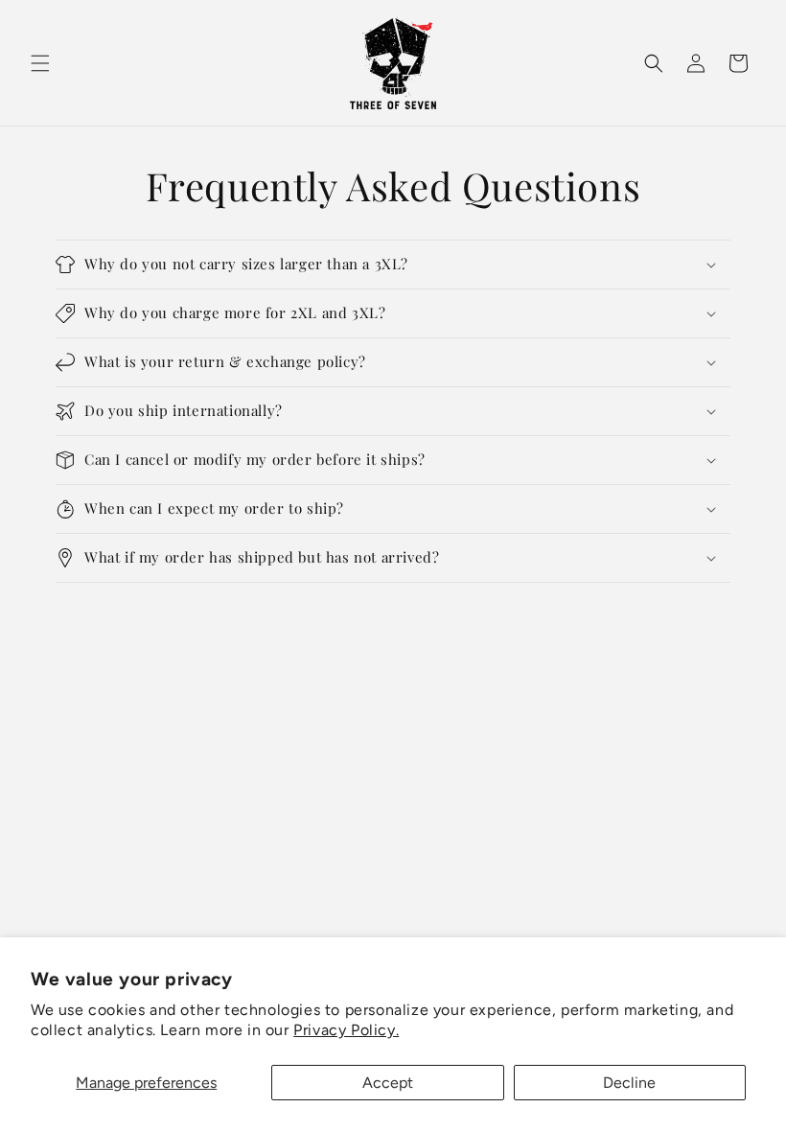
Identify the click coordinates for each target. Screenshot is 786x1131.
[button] (40, 63)
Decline (629, 1082)
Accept (387, 1082)
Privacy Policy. (346, 1030)
